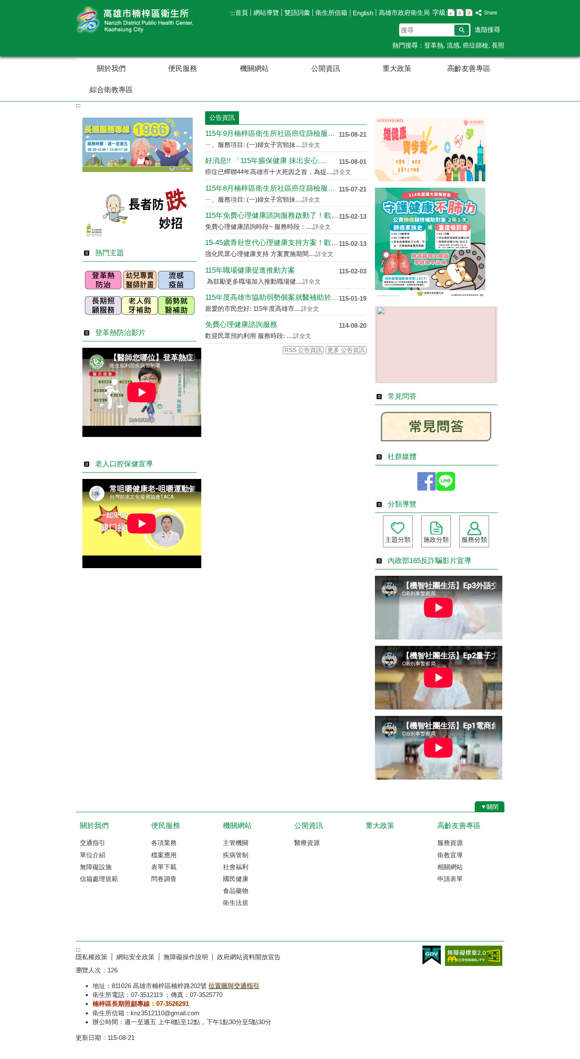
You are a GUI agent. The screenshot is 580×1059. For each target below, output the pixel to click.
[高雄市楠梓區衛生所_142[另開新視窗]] (176, 291)
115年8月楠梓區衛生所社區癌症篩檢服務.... (271, 188)
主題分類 (398, 539)
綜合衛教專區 (111, 90)
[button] (461, 30)
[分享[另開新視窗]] (486, 13)
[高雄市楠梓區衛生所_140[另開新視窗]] (103, 291)
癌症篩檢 (475, 45)
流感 (453, 45)
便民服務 (182, 69)
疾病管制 (235, 855)
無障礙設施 (96, 866)
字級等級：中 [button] (460, 12)
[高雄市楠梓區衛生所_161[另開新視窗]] (426, 488)
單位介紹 (92, 855)
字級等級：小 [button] (451, 12)
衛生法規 (235, 902)
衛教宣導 (450, 855)
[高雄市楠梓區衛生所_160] (436, 441)
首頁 (241, 12)
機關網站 (254, 69)
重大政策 (397, 69)
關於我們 (111, 69)
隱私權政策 (91, 956)
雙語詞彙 (297, 12)
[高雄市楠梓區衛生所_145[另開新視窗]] (176, 317)
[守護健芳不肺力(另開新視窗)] (430, 295)
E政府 (431, 955)
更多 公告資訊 (346, 350)
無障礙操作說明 (185, 956)
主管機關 (235, 842)
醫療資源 (307, 842)
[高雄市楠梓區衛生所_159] (436, 380)
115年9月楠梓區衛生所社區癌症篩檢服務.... (271, 134)
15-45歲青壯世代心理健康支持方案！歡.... (271, 243)
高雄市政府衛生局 (404, 12)
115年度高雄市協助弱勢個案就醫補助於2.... (271, 297)
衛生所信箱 (331, 12)
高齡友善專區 (468, 69)
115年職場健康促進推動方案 (250, 270)
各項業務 (164, 842)
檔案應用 (164, 855)
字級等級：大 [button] (469, 12)
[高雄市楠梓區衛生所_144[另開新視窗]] (139, 317)
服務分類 (474, 539)
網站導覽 (266, 12)
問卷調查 (164, 878)
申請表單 (450, 878)
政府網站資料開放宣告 (249, 956)
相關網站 (450, 866)
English (363, 13)
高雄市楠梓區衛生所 (147, 20)
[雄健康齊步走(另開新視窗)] (430, 179)
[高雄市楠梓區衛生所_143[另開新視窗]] (103, 317)
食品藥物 (235, 890)
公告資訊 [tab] (222, 117)
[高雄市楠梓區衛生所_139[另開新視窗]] (137, 237)
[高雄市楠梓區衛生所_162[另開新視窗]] (445, 488)
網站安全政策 (135, 956)
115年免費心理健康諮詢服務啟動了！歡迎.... (271, 215)
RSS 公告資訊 (303, 350)
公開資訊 (325, 69)
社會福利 (235, 866)
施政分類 (436, 539)
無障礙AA (473, 956)
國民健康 (235, 878)
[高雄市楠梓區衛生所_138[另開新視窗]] (137, 169)
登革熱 (433, 45)
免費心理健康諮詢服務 (241, 325)
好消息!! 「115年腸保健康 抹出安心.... (266, 161)
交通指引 (92, 842)
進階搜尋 (487, 29)
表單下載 (164, 866)
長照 (498, 45)
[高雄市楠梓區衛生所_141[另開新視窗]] (139, 291)
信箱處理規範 (99, 878)
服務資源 (450, 842)
